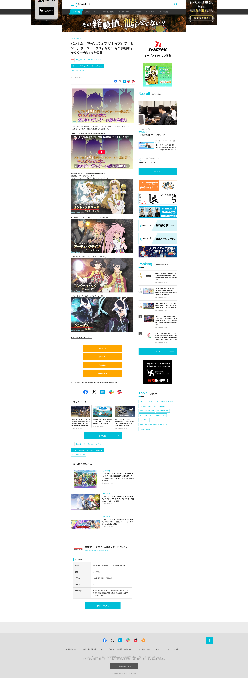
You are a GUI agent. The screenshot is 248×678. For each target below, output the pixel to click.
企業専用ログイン (123, 666)
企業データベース (91, 11)
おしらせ (159, 649)
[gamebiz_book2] (157, 75)
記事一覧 (76, 11)
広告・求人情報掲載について (92, 649)
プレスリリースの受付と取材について (120, 649)
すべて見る (102, 436)
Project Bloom (144, 420)
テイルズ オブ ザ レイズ (78, 70)
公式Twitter (102, 357)
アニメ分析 (163, 11)
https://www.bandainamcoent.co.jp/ (96, 550)
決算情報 (137, 11)
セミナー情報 (123, 11)
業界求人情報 (108, 11)
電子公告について (144, 649)
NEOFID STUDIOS (145, 429)
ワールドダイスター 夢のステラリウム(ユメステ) (153, 424)
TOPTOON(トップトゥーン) (148, 406)
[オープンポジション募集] (157, 49)
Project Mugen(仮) (163, 411)
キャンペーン (76, 38)
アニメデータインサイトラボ (165, 401)
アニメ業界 (150, 11)
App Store (102, 365)
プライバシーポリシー (175, 649)
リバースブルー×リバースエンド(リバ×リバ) (153, 415)
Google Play (102, 373)
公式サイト (103, 348)
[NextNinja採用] (157, 372)
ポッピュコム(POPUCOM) (147, 411)
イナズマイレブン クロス (147, 401)
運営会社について (72, 649)
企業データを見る (102, 606)
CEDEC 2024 (162, 406)
